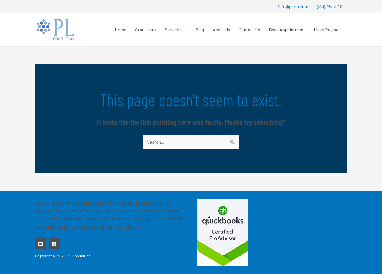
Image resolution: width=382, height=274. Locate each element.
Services (173, 29)
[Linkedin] (40, 243)
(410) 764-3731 (330, 6)
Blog (199, 29)
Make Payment (328, 29)
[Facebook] (54, 243)
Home (120, 29)
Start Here (145, 29)
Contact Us (249, 29)
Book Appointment (287, 29)
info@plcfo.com (293, 6)
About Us (221, 29)
